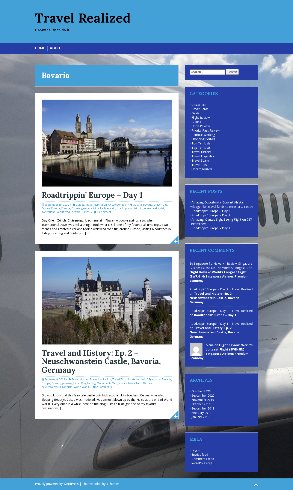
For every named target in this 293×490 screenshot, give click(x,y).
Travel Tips (119, 379)
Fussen (75, 208)
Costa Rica (199, 105)
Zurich (85, 212)
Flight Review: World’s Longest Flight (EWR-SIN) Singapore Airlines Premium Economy (219, 276)
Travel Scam (200, 160)
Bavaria (147, 204)
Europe (65, 208)
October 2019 (201, 404)
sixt (162, 208)
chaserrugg (160, 204)
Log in (196, 450)
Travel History (80, 379)
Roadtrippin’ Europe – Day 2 (211, 215)
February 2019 (201, 413)
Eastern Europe (51, 208)
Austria (137, 204)
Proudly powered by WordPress (57, 484)
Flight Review (201, 117)
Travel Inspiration (96, 204)
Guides (80, 204)
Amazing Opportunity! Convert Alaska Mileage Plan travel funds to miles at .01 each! (221, 204)
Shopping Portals (203, 139)
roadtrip (122, 208)
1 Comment (104, 212)
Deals (195, 113)
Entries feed (200, 454)
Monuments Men (107, 383)
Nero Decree (144, 383)
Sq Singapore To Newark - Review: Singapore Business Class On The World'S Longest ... (221, 265)
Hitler (76, 383)
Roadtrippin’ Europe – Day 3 (211, 211)
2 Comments (104, 387)
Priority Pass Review (206, 130)
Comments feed (203, 459)
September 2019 (203, 408)
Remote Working (203, 135)
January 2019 (201, 417)
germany (86, 208)
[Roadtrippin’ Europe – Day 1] (107, 143)
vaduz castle (72, 212)
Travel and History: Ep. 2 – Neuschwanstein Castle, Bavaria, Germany (101, 361)
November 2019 (203, 400)
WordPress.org (202, 463)
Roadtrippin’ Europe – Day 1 (92, 195)
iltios (96, 208)
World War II (81, 387)
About (56, 48)
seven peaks (151, 208)
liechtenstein (107, 208)
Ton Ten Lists (201, 143)
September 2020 (203, 395)
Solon (97, 484)
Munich (122, 383)
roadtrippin (135, 208)
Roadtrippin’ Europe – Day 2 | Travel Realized (221, 289)
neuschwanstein (51, 387)
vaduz (60, 212)
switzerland (49, 212)
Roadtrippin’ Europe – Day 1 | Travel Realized (221, 324)
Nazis (131, 383)
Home (40, 48)
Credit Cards (200, 109)
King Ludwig (88, 383)
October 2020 (201, 391)
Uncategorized (117, 204)
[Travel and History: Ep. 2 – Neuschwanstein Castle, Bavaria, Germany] (107, 301)
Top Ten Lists (201, 148)
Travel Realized (83, 18)
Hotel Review (201, 126)
